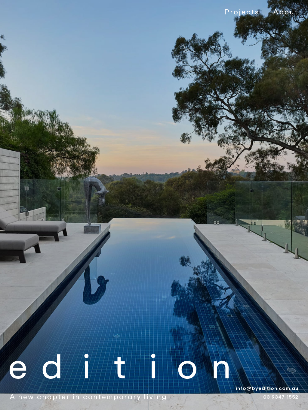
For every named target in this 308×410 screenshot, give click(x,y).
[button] (12, 205)
